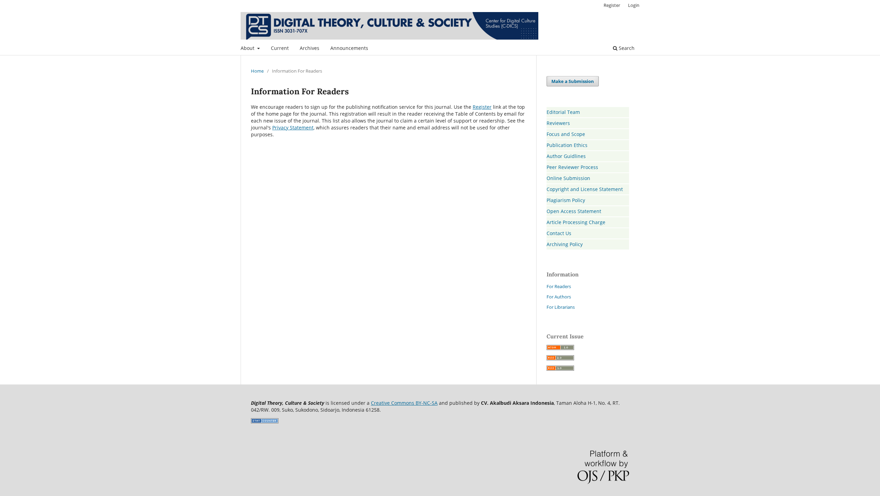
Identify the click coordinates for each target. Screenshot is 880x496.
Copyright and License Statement (585, 189)
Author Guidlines (566, 156)
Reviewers (558, 123)
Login (633, 5)
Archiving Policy (565, 244)
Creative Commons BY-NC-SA (404, 403)
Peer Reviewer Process (572, 167)
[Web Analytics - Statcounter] (264, 421)
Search (626, 48)
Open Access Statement (574, 211)
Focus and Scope (566, 134)
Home (257, 71)
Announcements (349, 48)
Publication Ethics (567, 145)
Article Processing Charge (576, 222)
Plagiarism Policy (566, 200)
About (248, 48)
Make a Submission (572, 81)
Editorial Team (563, 112)
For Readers (559, 286)
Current (280, 48)
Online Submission (568, 178)
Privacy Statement (293, 127)
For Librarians (561, 307)
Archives (309, 48)
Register (612, 5)
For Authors (559, 297)
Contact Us (559, 233)
